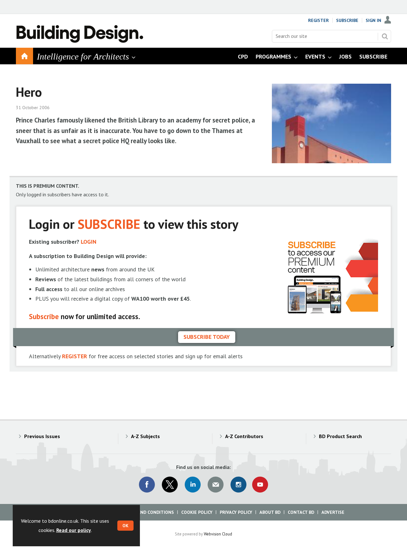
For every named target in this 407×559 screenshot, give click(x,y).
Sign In (373, 20)
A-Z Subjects (145, 436)
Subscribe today (206, 336)
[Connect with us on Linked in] (192, 484)
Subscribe (347, 20)
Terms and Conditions (147, 512)
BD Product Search (340, 436)
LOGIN (88, 241)
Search (385, 36)
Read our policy (73, 530)
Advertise (332, 512)
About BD (269, 512)
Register (318, 20)
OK (125, 525)
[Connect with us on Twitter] (170, 484)
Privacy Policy (236, 512)
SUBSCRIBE (109, 223)
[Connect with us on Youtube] (260, 484)
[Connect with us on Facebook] (147, 484)
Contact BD (301, 512)
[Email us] (215, 484)
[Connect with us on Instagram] (238, 484)
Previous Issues (42, 436)
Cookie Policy (196, 512)
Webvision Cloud (218, 533)
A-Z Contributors (244, 436)
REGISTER (74, 356)
